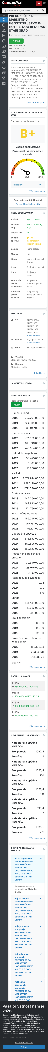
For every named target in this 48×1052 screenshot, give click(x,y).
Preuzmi (16, 404)
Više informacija (35, 102)
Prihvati (24, 1047)
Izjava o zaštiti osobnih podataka (16, 1037)
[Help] (44, 3)
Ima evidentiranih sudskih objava (34, 240)
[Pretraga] (43, 10)
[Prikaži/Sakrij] (38, 10)
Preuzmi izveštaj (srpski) (28, 204)
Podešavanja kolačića (24, 1042)
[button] (39, 3)
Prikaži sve (34, 335)
